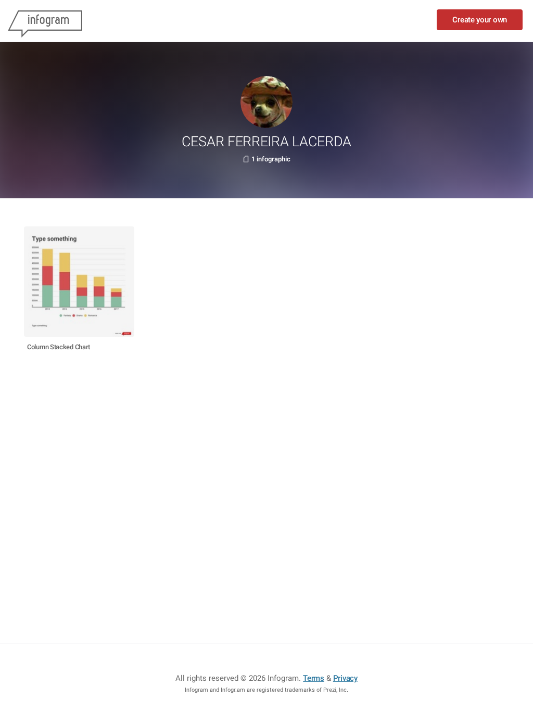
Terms (313, 678)
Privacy (345, 678)
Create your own (479, 19)
